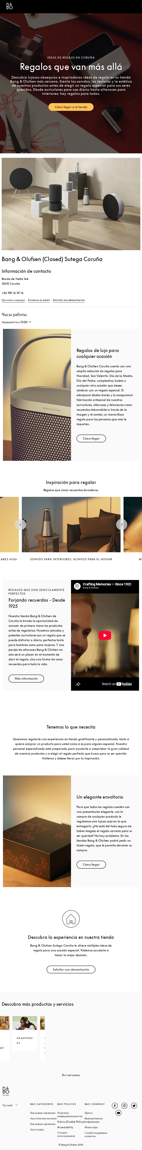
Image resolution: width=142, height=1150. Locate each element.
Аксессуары (44, 1129)
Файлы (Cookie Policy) (71, 1121)
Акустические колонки (44, 1118)
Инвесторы (98, 1127)
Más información (29, 679)
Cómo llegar (94, 439)
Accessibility (71, 1127)
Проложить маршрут (13, 300)
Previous (20, 524)
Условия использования (71, 1134)
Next (121, 524)
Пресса (98, 1112)
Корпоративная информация (98, 1120)
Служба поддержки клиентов (98, 1134)
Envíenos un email (39, 300)
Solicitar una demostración (69, 300)
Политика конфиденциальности (71, 1114)
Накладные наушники (44, 1112)
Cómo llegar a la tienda (74, 107)
